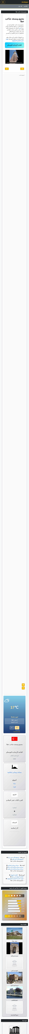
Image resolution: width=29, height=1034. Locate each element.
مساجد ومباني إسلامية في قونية (15, 869)
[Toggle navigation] (3, 2)
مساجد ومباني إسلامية (15, 772)
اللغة (25, 6)
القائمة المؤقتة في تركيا (17, 876)
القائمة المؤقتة (14, 875)
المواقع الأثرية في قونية (17, 859)
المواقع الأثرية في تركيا (13, 857)
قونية (20, 28)
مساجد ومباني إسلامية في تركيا (15, 867)
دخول (19, 6)
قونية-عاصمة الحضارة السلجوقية (15, 878)
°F (11, 727)
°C (17, 727)
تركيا (14, 783)
